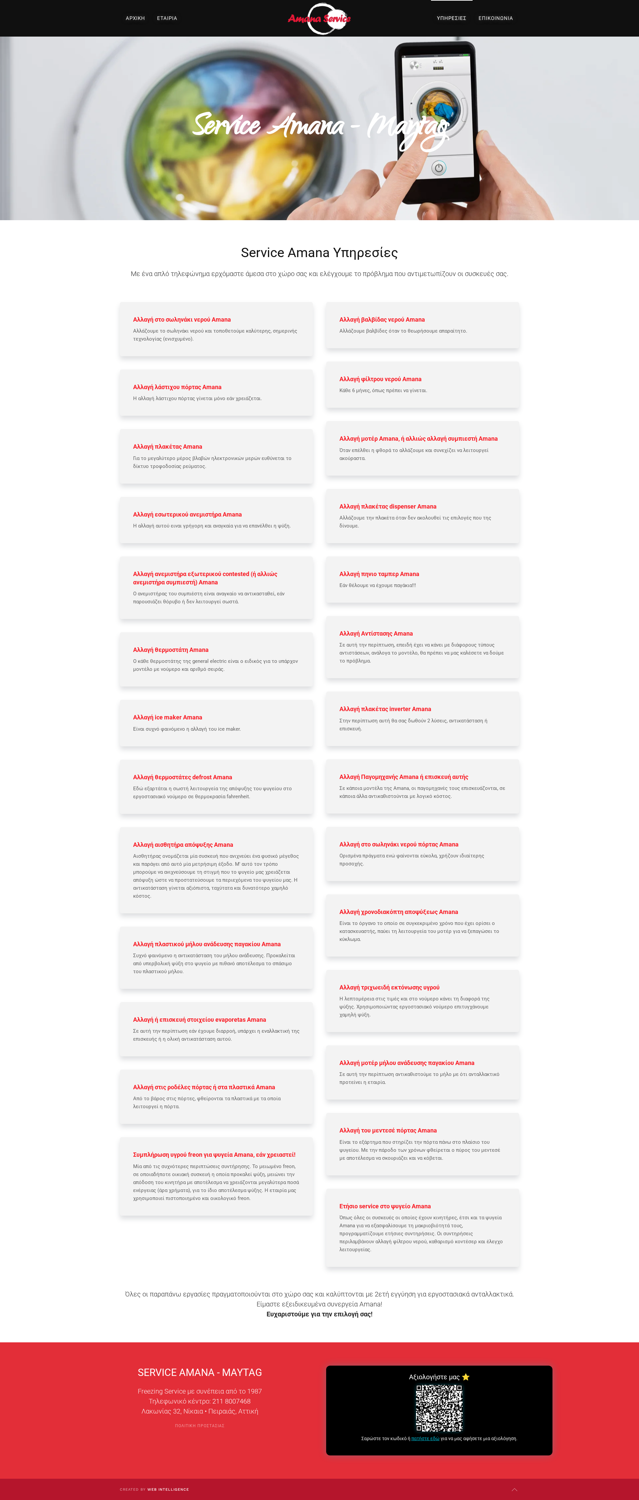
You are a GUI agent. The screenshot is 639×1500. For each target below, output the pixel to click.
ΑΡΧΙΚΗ (135, 18)
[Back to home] (319, 18)
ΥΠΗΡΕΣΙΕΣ (452, 18)
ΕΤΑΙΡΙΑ (167, 18)
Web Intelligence (168, 1489)
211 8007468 (231, 1401)
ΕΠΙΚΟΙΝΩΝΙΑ (496, 18)
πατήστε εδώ (425, 1438)
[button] (514, 1489)
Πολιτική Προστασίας (200, 1426)
